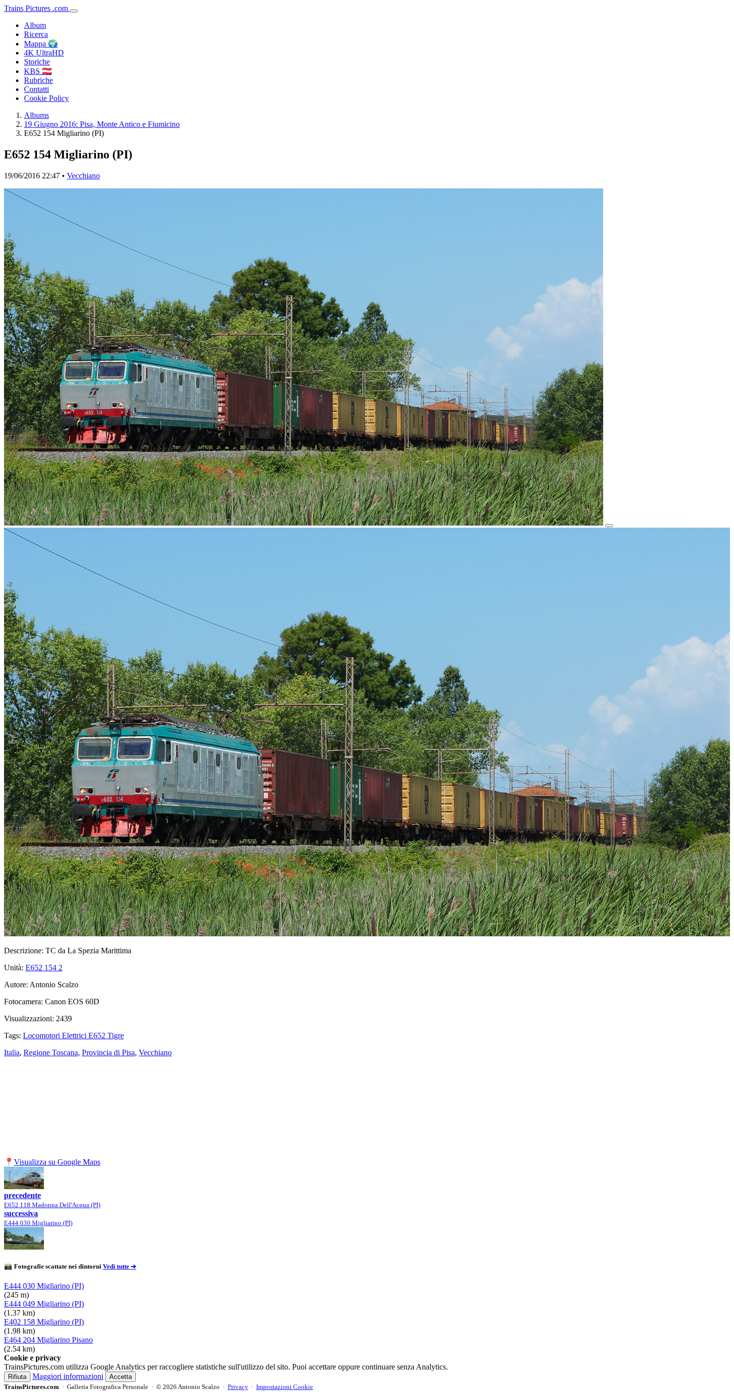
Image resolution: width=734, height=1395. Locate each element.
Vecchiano (83, 175)
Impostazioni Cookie (284, 1387)
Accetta (120, 1377)
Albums (36, 115)
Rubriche (38, 80)
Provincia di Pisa (108, 1052)
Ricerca (36, 34)
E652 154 (43, 967)
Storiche (37, 61)
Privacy (238, 1387)
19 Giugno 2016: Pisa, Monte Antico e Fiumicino (102, 124)
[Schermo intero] (609, 525)
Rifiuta (17, 1377)
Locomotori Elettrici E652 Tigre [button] (73, 1035)
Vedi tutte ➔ (119, 1266)
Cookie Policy (46, 98)
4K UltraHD (44, 52)
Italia (11, 1052)
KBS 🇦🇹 (38, 71)
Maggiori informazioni (67, 1376)
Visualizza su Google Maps (57, 1162)
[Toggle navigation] (74, 10)
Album (35, 25)
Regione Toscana (50, 1052)
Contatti (36, 89)
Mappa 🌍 (41, 43)
